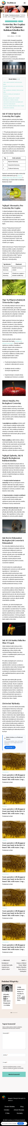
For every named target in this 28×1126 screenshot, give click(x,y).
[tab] (12, 1012)
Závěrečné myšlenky (8, 107)
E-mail (5, 1062)
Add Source (20, 1123)
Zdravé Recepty (19, 1110)
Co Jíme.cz (11, 36)
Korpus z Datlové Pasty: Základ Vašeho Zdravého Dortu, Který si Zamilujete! (21, 966)
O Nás (7, 1113)
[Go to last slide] (4, 998)
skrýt (18, 79)
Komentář (6, 1033)
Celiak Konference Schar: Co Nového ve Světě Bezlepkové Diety (21, 993)
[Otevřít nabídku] (24, 2)
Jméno (5, 1055)
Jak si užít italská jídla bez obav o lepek (13, 105)
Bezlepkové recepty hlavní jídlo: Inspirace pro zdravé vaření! (7, 965)
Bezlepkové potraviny (11, 21)
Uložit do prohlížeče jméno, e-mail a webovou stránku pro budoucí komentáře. (13, 1067)
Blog (21, 1106)
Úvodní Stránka (10, 1106)
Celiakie (20, 21)
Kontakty (20, 1113)
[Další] (23, 998)
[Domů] (3, 15)
